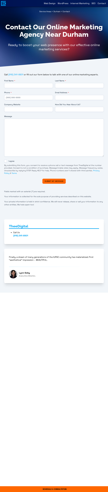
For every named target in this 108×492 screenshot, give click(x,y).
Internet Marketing (79, 3)
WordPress (63, 3)
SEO (93, 3)
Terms (14, 173)
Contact (102, 3)
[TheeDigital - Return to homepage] (3, 3)
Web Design (50, 3)
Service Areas (45, 11)
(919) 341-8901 (15, 74)
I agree (11, 161)
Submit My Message (54, 181)
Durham (56, 11)
